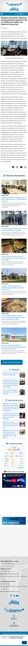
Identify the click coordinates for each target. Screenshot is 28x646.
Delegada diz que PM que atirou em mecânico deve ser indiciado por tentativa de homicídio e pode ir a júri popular (11, 434)
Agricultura (5, 195)
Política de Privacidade (16, 638)
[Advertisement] (14, 503)
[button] (1, 14)
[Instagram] (18, 14)
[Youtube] (21, 14)
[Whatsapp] (23, 14)
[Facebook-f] (16, 14)
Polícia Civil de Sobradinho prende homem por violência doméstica (10, 392)
